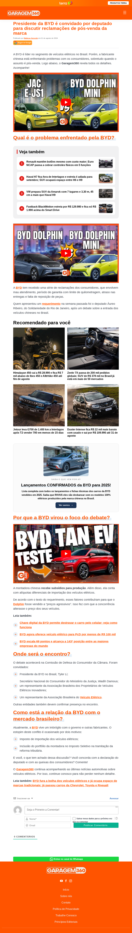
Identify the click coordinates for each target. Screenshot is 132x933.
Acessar (113, 798)
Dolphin (18, 604)
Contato (66, 902)
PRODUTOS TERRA (118, 3)
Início (66, 889)
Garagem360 (25, 769)
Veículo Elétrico (91, 697)
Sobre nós (66, 896)
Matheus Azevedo (31, 38)
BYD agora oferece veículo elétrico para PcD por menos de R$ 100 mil (68, 634)
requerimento (51, 303)
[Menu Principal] (124, 13)
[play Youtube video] (66, 102)
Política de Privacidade (66, 909)
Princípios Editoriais (66, 921)
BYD (19, 287)
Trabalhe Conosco (66, 915)
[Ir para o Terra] (66, 3)
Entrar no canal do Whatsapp (68, 859)
